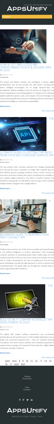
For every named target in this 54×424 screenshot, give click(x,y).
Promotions (27, 379)
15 (50, 360)
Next (16, 364)
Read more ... (6, 106)
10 (27, 360)
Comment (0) (49, 111)
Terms (40, 416)
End (23, 364)
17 (11, 364)
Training (27, 376)
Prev (14, 360)
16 (6, 364)
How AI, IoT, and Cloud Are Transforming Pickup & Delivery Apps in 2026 (25, 67)
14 (45, 360)
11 (31, 360)
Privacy (33, 416)
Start (7, 360)
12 (36, 360)
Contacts (27, 390)
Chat (27, 387)
